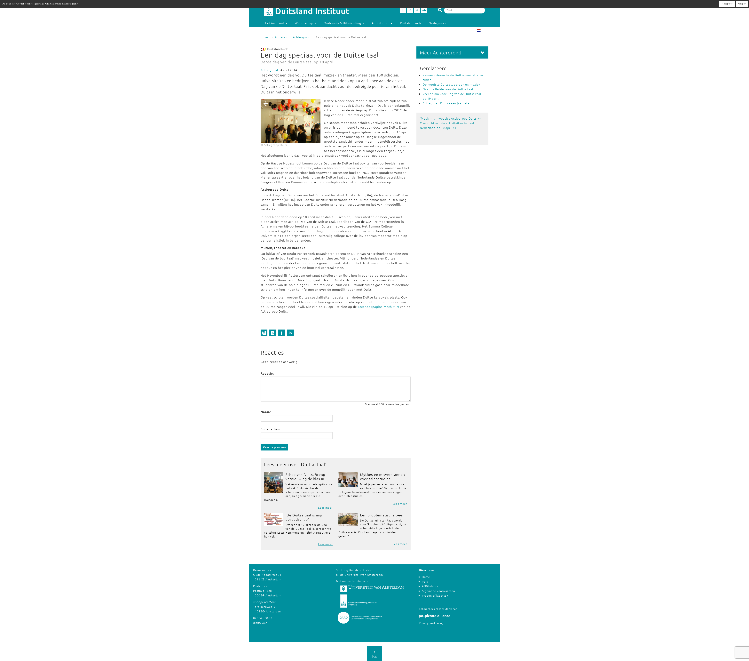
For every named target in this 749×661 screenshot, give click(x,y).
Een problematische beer (382, 515)
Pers (425, 581)
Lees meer (325, 507)
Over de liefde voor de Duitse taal (448, 89)
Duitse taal (313, 464)
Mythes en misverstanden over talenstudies (382, 476)
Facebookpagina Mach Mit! (378, 306)
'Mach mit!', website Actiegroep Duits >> (450, 118)
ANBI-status (430, 586)
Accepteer (727, 3)
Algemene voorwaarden (438, 591)
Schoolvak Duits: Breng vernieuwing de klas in (305, 476)
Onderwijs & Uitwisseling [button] (343, 23)
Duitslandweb (410, 23)
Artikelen (280, 37)
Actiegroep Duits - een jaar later (447, 103)
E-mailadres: (271, 429)
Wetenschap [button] (304, 23)
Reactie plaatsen (274, 447)
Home (265, 37)
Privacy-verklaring (431, 623)
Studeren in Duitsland (281, 31)
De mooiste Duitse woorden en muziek (451, 84)
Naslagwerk (437, 23)
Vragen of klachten (435, 595)
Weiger (742, 3)
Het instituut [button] (275, 23)
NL (483, 31)
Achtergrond (301, 37)
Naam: (266, 412)
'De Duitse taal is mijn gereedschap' (304, 517)
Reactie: (267, 373)
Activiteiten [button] (381, 23)
